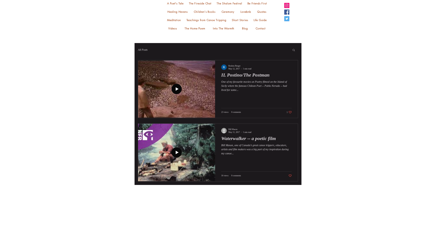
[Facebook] (286, 12)
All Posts (142, 49)
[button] (293, 50)
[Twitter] (286, 18)
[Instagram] (286, 5)
